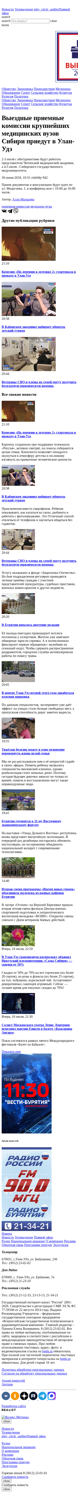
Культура (65, 92)
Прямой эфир (43, 1237)
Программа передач (38, 1245)
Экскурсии (60, 1245)
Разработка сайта (14, 1406)
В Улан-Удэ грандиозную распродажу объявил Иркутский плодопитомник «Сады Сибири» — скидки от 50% (37, 960)
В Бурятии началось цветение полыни (30, 625)
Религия (7, 96)
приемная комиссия (16, 206)
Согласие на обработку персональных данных (34, 1373)
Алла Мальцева (23, 199)
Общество (9, 89)
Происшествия (44, 89)
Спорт (25, 92)
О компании (54, 1241)
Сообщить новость (15, 1477)
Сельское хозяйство (44, 92)
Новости (8, 9)
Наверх (7, 1233)
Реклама (70, 1241)
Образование (11, 92)
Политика (21, 96)
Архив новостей (13, 1380)
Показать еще (11, 1051)
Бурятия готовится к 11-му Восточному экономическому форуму (31, 823)
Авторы (7, 1384)
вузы (48, 206)
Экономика (25, 89)
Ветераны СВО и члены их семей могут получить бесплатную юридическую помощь (39, 384)
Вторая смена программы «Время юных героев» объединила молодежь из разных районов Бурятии (38, 892)
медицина (37, 206)
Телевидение (24, 9)
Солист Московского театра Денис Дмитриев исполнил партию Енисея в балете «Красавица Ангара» (37, 1028)
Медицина (63, 89)
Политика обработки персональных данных (33, 1369)
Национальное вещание (28, 1241)
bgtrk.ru (47, 1351)
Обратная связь (12, 1245)
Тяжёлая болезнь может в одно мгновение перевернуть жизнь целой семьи (33, 751)
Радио (6, 1241)
